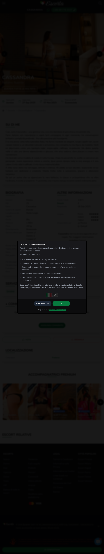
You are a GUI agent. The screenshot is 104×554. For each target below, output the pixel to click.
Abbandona (42, 303)
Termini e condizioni (57, 309)
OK (61, 303)
